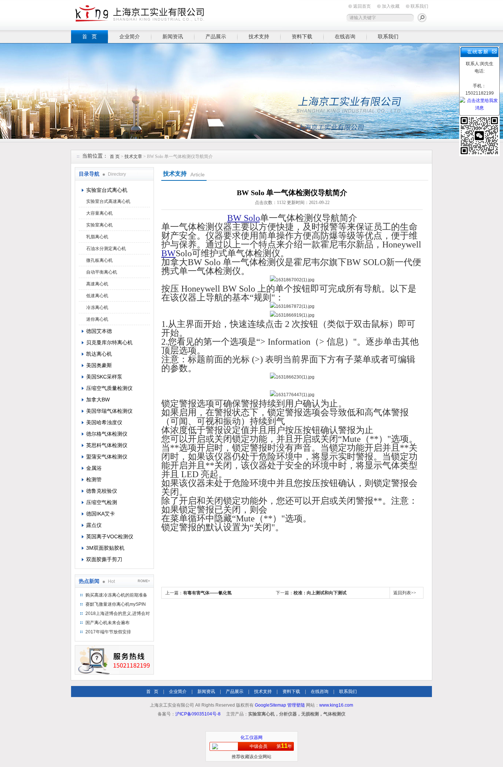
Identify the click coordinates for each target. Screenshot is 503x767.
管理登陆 (296, 705)
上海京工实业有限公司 (185, 14)
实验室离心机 (99, 225)
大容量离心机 (99, 213)
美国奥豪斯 (99, 365)
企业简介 (129, 36)
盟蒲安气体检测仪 (106, 457)
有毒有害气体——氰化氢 (207, 592)
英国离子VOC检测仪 (109, 536)
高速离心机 (97, 283)
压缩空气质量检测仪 (109, 388)
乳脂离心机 (97, 236)
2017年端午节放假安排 (108, 631)
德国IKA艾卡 (100, 514)
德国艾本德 (99, 331)
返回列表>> (404, 592)
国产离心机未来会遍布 (107, 622)
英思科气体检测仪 (106, 445)
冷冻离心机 (97, 307)
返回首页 (362, 6)
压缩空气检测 (101, 502)
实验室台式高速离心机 (108, 201)
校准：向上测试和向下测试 (320, 592)
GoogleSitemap (270, 705)
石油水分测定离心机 (106, 248)
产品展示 (215, 36)
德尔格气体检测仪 (106, 434)
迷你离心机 (97, 319)
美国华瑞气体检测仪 (109, 411)
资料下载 (302, 36)
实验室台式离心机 (106, 190)
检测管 (94, 479)
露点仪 (94, 525)
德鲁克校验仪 (101, 491)
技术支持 (259, 36)
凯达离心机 (99, 354)
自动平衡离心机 (101, 272)
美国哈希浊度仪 (104, 422)
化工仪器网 (251, 737)
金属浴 (94, 468)
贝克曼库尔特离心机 (109, 342)
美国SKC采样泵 (104, 377)
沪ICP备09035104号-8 (198, 714)
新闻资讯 (172, 36)
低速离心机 (97, 295)
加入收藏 (391, 6)
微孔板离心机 (99, 260)
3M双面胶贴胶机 (105, 548)
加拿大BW (98, 399)
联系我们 (419, 6)
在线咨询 (345, 36)
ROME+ (144, 581)
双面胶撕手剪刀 (104, 559)
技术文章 (133, 156)
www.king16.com (336, 705)
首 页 (89, 36)
